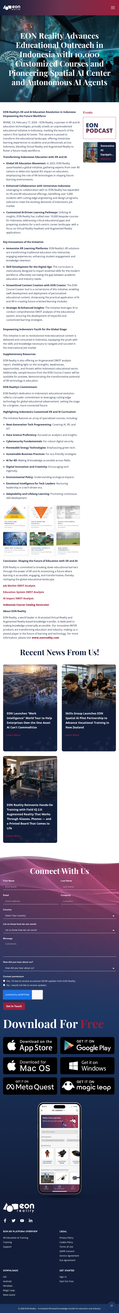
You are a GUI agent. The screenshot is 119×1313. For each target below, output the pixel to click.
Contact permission (13, 976)
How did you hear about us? (18, 962)
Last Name (66, 880)
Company (66, 895)
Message (8, 938)
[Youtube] (22, 1221)
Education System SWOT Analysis (23, 592)
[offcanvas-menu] (113, 8)
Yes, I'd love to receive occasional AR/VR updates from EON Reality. (41, 981)
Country (7, 909)
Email (6, 895)
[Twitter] (13, 1221)
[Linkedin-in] (31, 1221)
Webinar (106, 159)
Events (88, 112)
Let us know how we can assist (19, 924)
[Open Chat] (112, 1306)
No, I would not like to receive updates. (27, 985)
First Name (8, 880)
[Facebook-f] (5, 1221)
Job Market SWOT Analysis (19, 585)
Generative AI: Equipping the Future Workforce (107, 150)
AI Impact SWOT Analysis (18, 598)
